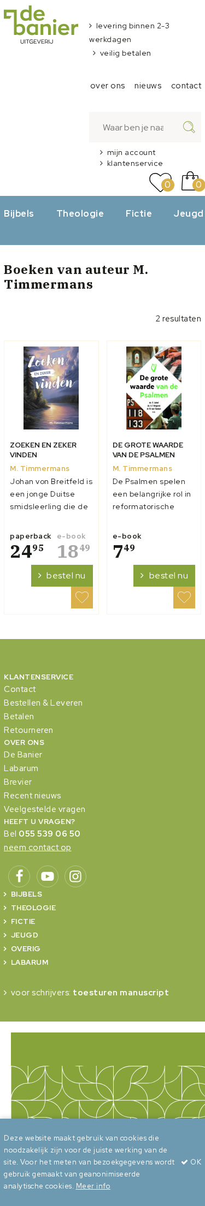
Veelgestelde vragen (45, 809)
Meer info (93, 1186)
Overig (26, 948)
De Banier (23, 754)
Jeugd (25, 935)
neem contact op (38, 847)
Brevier (18, 782)
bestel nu (66, 575)
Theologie (80, 213)
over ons (107, 85)
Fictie (139, 213)
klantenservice (135, 163)
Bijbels (19, 213)
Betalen (19, 716)
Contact (20, 689)
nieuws (147, 85)
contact (186, 85)
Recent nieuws (32, 795)
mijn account (131, 152)
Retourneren (29, 730)
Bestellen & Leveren (43, 702)
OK (195, 1162)
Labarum (21, 768)
